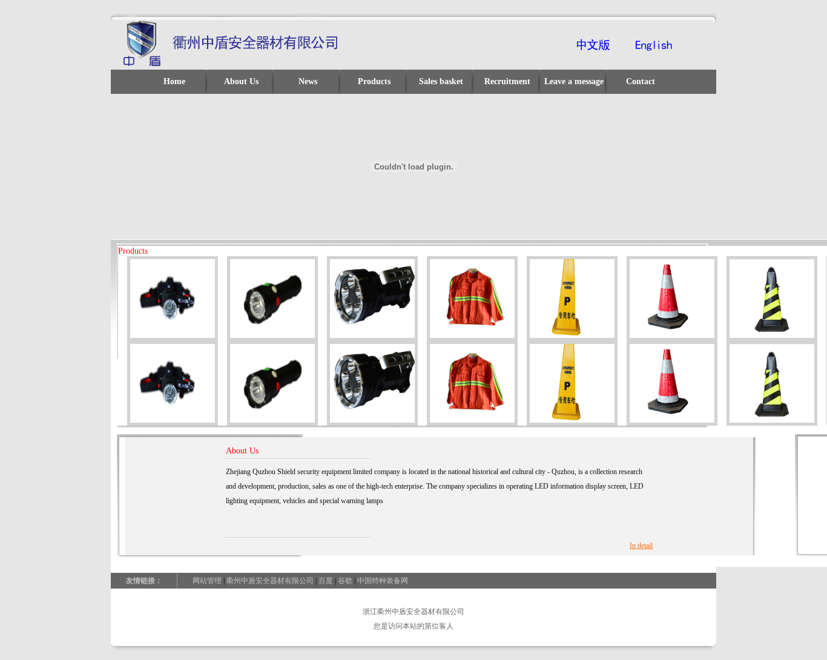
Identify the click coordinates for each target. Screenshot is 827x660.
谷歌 (345, 580)
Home (174, 81)
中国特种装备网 (382, 580)
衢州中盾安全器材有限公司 (270, 580)
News (307, 81)
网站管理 (207, 580)
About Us (241, 81)
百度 (325, 580)
